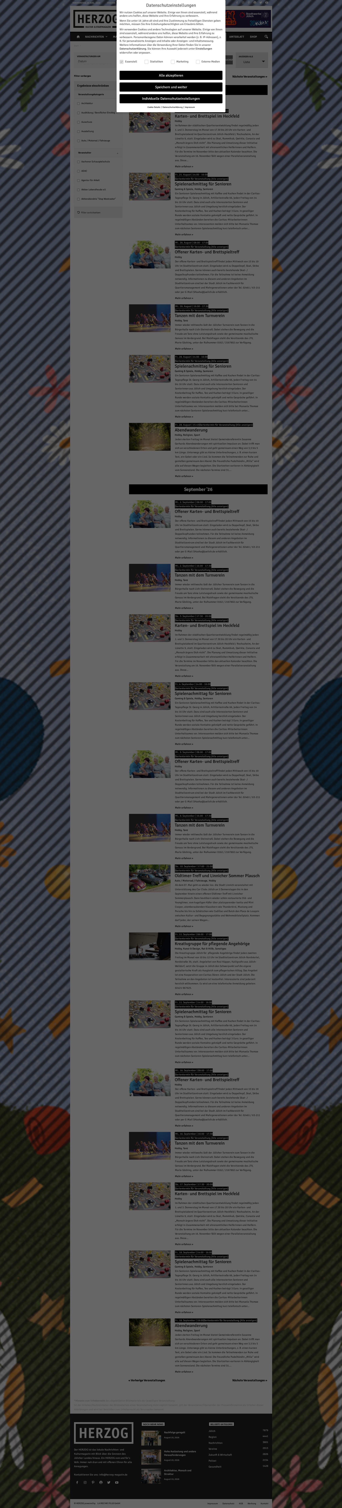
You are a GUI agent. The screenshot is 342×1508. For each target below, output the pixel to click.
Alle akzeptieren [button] (171, 75)
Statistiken (156, 61)
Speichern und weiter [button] (171, 87)
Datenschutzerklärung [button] (172, 107)
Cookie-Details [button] (154, 107)
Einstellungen (204, 48)
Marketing (182, 61)
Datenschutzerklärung (133, 48)
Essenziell (131, 61)
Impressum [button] (190, 107)
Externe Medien (210, 61)
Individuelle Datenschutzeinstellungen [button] (171, 99)
